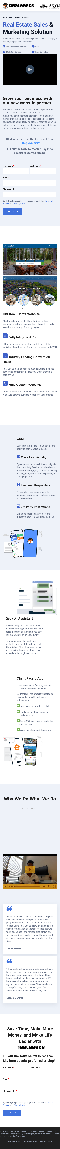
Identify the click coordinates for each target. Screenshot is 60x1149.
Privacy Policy (19, 203)
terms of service (9, 1136)
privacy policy (22, 1136)
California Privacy (15, 1142)
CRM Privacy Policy (30, 1142)
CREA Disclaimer (45, 1142)
